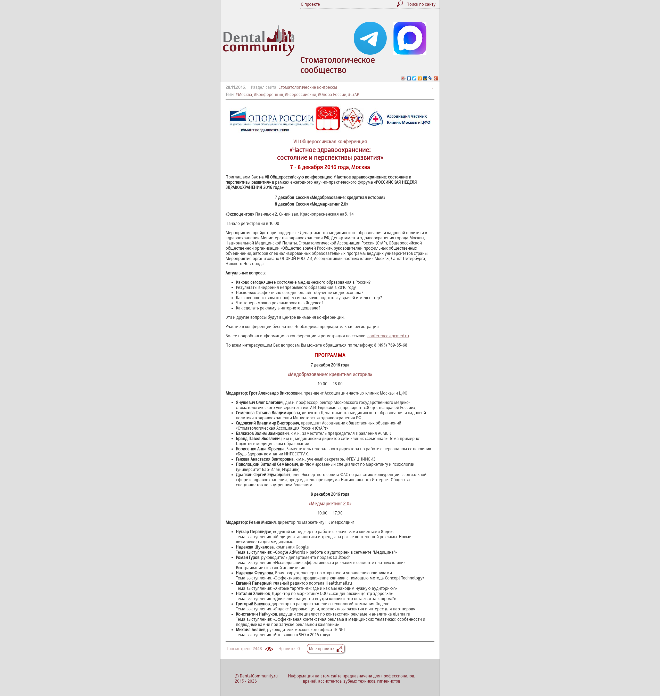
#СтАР (353, 94)
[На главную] (258, 54)
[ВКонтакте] (409, 78)
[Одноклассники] (420, 78)
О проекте (310, 4)
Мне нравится (322, 648)
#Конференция (268, 94)
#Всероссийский (300, 94)
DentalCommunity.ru (259, 675)
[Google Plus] (436, 78)
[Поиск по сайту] (401, 5)
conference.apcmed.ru (388, 335)
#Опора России (332, 94)
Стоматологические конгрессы (307, 87)
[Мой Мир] (425, 78)
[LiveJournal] (430, 78)
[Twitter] (414, 78)
